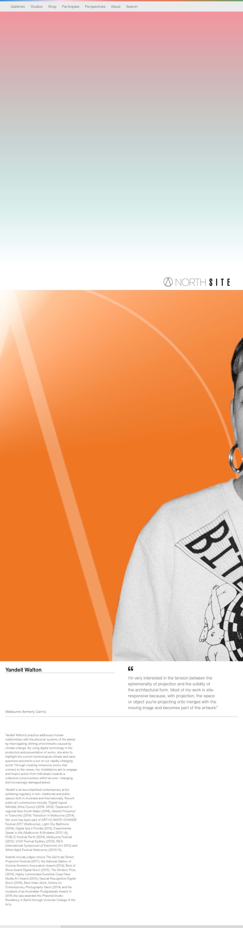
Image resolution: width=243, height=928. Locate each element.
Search (132, 6)
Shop (52, 6)
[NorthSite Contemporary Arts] (197, 285)
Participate (70, 6)
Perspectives (95, 6)
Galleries (18, 6)
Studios (37, 6)
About (116, 6)
